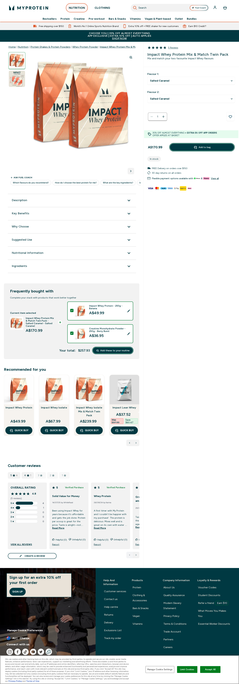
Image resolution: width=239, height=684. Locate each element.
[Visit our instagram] (10, 652)
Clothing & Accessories (140, 598)
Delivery (108, 622)
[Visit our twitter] (41, 652)
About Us (169, 587)
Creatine (79, 19)
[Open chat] (49, 652)
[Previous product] (129, 443)
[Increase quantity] (163, 117)
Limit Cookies (187, 669)
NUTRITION (77, 7)
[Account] (215, 8)
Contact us (111, 599)
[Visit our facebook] (17, 652)
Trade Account (172, 631)
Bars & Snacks (117, 19)
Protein (65, 19)
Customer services (115, 591)
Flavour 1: (153, 74)
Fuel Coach (200, 8)
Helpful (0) (61, 539)
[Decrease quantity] (151, 117)
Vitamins (135, 19)
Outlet (179, 19)
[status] (157, 117)
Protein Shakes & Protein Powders (50, 46)
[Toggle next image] (131, 171)
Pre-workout (97, 19)
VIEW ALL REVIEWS (21, 544)
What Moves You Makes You (212, 613)
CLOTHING (102, 7)
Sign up (17, 591)
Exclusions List (113, 630)
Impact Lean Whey (124, 407)
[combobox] (170, 8)
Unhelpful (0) (79, 539)
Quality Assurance (174, 595)
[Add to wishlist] (230, 116)
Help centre (111, 607)
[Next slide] (138, 412)
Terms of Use (32, 681)
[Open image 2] (16, 78)
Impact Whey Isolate (54, 407)
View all (215, 178)
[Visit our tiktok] (25, 652)
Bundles (192, 19)
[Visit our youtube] (33, 652)
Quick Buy (21, 430)
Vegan (136, 616)
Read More (58, 528)
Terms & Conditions (174, 623)
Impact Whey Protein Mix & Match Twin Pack (126, 46)
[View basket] (225, 8)
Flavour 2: (153, 92)
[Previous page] (129, 555)
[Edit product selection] (128, 311)
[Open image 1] (16, 60)
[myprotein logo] (28, 8)
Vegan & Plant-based (158, 19)
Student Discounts (209, 595)
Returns (108, 614)
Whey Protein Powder (85, 46)
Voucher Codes (207, 587)
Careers (168, 647)
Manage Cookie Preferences (25, 630)
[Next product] (136, 443)
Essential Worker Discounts (214, 623)
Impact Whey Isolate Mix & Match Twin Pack (89, 411)
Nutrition (23, 46)
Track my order (112, 638)
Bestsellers (50, 19)
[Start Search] (135, 8)
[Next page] (136, 555)
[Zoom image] (130, 57)
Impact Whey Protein (19, 407)
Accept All (210, 669)
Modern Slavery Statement (172, 606)
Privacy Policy (171, 616)
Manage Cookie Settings (160, 669)
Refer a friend (212, 603)
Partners (168, 639)
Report (55, 544)
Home (12, 46)
